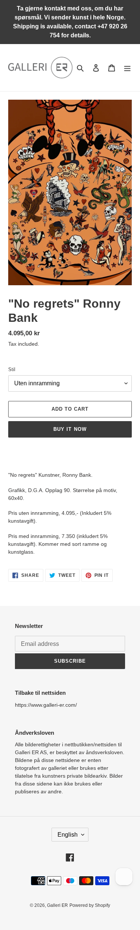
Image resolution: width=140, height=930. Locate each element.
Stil (11, 369)
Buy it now (69, 429)
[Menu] (127, 68)
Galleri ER (57, 905)
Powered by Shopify (89, 905)
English (67, 834)
